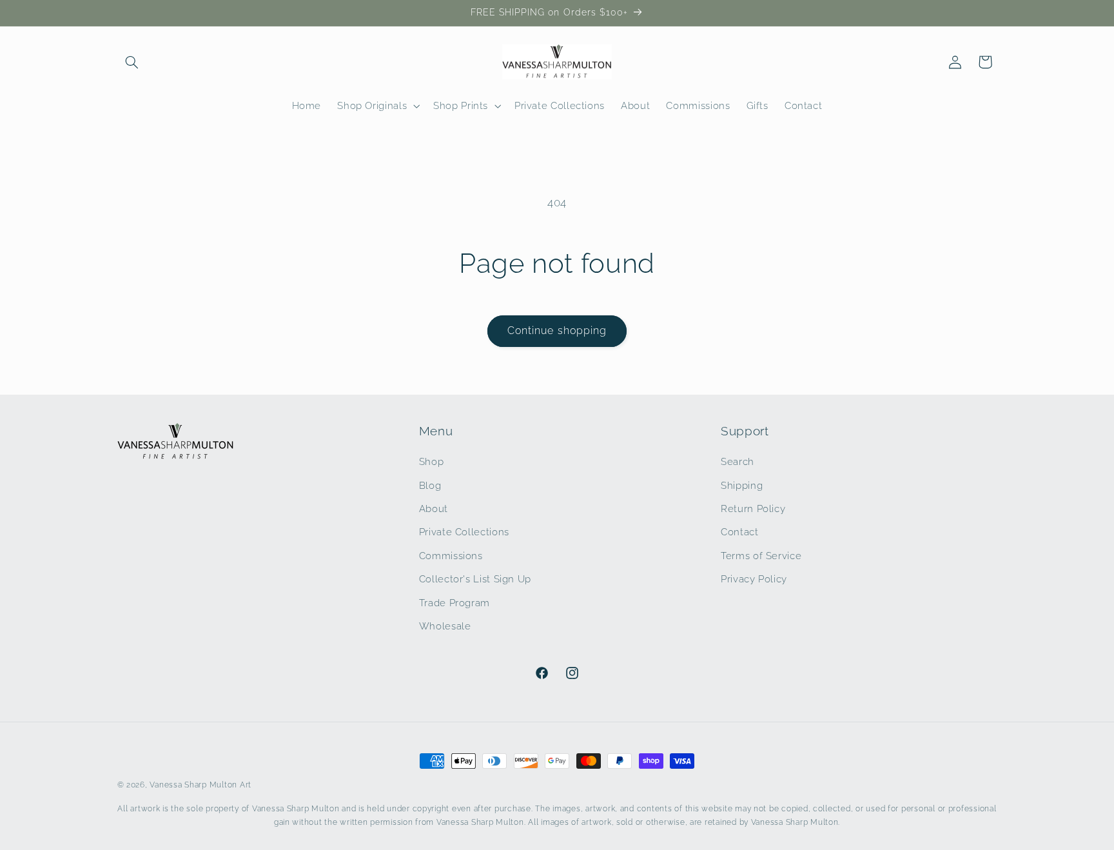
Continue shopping (557, 330)
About (433, 508)
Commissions (451, 555)
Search (737, 461)
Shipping (742, 485)
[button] (132, 62)
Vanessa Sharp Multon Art (200, 784)
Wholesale (445, 625)
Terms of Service (761, 555)
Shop (431, 461)
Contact (739, 531)
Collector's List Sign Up (475, 578)
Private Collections (464, 531)
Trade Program (454, 602)
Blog (430, 485)
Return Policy (753, 508)
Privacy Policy (754, 578)
